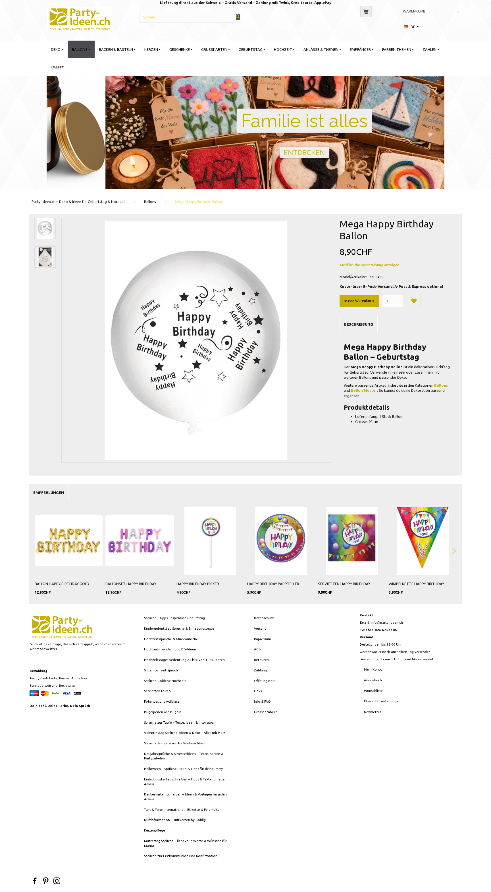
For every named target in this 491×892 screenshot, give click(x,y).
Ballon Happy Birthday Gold (62, 584)
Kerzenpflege (154, 830)
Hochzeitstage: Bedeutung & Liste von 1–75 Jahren (184, 659)
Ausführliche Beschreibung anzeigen (369, 265)
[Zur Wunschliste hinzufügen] (414, 301)
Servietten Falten (157, 691)
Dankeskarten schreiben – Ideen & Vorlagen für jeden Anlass (185, 796)
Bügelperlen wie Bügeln (162, 712)
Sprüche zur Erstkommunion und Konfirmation (180, 856)
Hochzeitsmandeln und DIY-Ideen (170, 649)
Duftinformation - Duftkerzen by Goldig (175, 820)
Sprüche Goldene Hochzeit (165, 680)
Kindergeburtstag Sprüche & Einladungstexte (179, 628)
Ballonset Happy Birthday (130, 584)
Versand (260, 628)
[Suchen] (238, 17)
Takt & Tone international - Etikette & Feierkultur (182, 809)
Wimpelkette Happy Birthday (416, 584)
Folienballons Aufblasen (163, 701)
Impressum (262, 639)
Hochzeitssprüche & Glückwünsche (171, 639)
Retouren (261, 659)
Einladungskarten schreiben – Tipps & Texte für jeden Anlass (185, 781)
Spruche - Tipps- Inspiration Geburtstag (174, 618)
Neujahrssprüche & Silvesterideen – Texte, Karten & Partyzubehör (183, 756)
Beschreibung (358, 324)
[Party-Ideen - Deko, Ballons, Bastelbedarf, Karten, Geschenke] (79, 18)
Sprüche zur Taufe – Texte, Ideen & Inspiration (179, 722)
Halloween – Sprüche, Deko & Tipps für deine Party (183, 768)
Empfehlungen (48, 493)
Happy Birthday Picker (197, 584)
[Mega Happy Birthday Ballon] (196, 340)
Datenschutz (264, 618)
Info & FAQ (262, 701)
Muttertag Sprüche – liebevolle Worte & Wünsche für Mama (185, 843)
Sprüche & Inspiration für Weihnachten (174, 743)
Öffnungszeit (264, 680)
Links (258, 691)
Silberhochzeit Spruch (161, 670)
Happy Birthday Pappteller (273, 584)
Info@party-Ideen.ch (387, 622)
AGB (257, 649)
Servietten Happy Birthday (344, 584)
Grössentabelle (266, 712)
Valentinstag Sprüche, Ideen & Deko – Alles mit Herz (184, 732)
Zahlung (260, 670)
